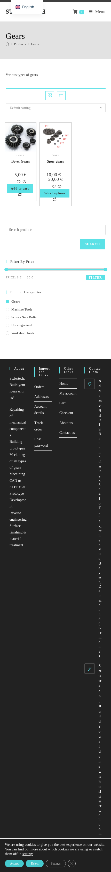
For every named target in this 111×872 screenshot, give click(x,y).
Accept (14, 863)
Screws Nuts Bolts (23, 317)
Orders (39, 387)
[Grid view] (49, 95)
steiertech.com (100, 815)
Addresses (41, 397)
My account (67, 393)
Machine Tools (21, 309)
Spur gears (55, 161)
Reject (34, 863)
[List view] (61, 95)
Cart (62, 403)
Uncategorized (21, 325)
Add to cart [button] (20, 188)
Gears (35, 44)
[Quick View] (24, 182)
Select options (55, 193)
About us (66, 423)
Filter (95, 277)
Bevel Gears (20, 161)
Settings (56, 863)
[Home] (7, 44)
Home (63, 384)
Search (92, 244)
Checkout (66, 413)
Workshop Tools (22, 333)
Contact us (67, 433)
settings (27, 854)
